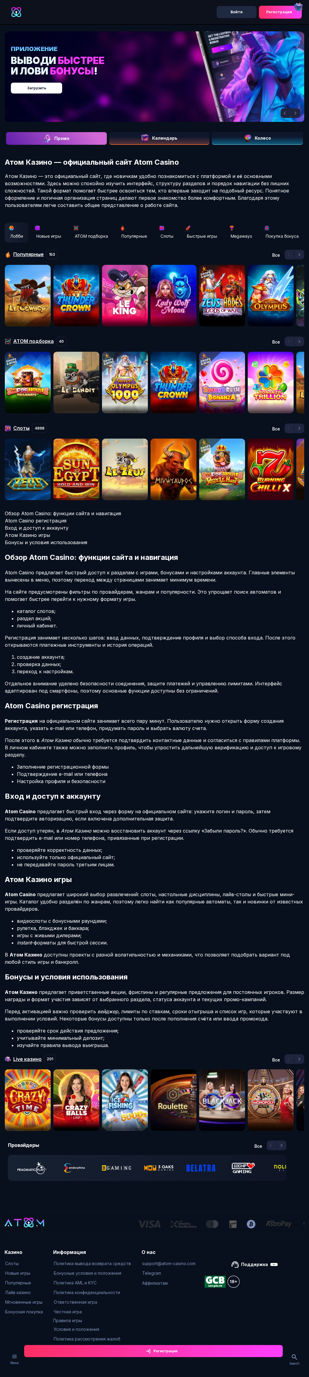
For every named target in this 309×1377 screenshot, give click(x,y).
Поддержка (254, 1264)
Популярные (134, 236)
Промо (61, 138)
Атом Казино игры (27, 535)
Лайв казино (18, 1292)
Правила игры (67, 1320)
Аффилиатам (155, 1283)
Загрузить (36, 88)
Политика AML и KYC (75, 1282)
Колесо (263, 138)
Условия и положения (76, 1329)
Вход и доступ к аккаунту (36, 528)
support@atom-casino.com (169, 1263)
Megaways (241, 236)
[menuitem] (24, 1263)
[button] (285, 113)
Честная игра (68, 1311)
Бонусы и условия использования (46, 542)
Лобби (16, 236)
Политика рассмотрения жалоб (87, 1338)
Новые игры (48, 236)
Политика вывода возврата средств (92, 1263)
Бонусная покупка (24, 1311)
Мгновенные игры (24, 1302)
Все (276, 255)
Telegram (151, 1273)
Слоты (167, 236)
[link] (32, 1168)
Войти (237, 12)
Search (294, 1363)
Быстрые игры (202, 236)
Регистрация (279, 12)
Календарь (164, 138)
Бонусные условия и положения (87, 1273)
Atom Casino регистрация (35, 521)
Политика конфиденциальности (87, 1292)
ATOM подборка (91, 236)
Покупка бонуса (282, 236)
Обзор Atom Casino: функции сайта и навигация (63, 513)
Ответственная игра (75, 1302)
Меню (14, 1363)
